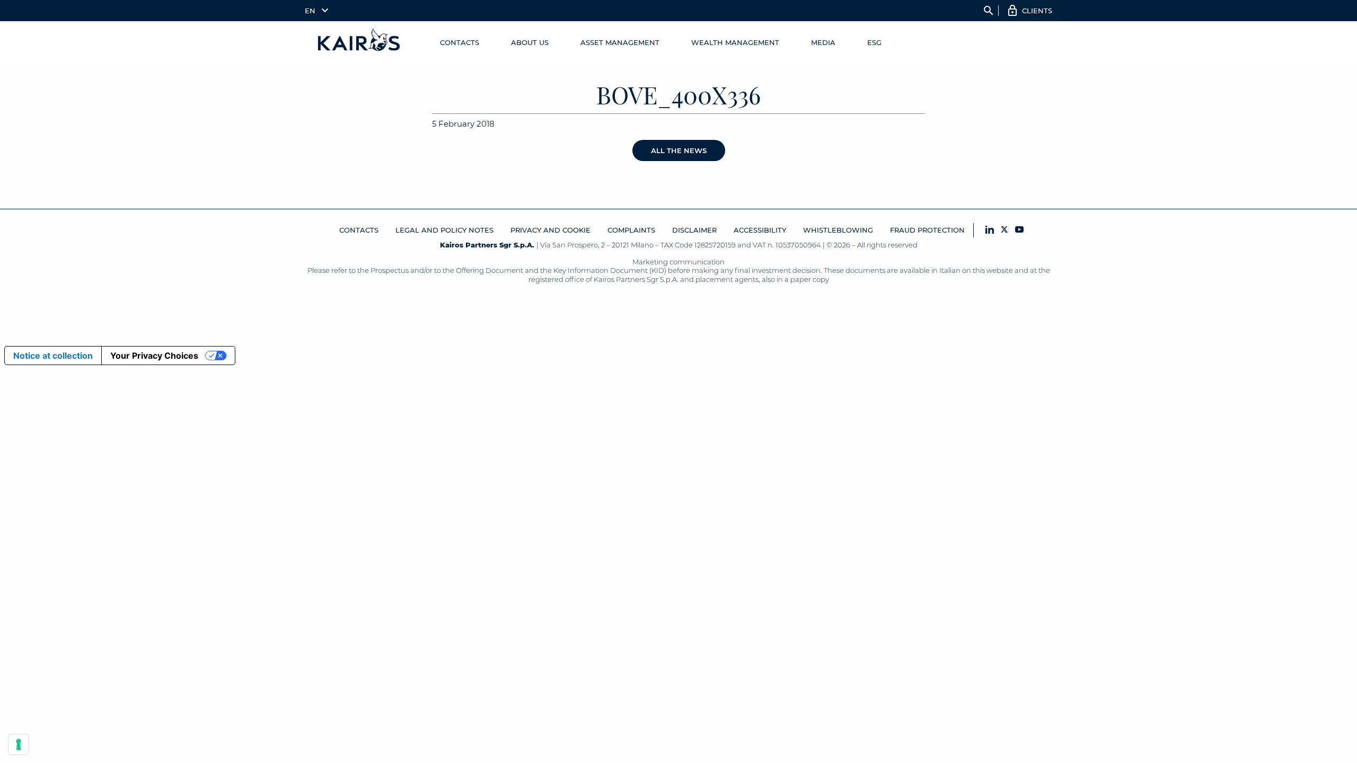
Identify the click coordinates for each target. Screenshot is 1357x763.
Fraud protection (927, 230)
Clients (1037, 10)
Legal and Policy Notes (444, 230)
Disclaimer (694, 230)
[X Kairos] (1004, 230)
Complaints (631, 230)
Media (823, 42)
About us (530, 42)
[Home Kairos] (359, 42)
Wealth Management (735, 42)
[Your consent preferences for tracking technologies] (18, 744)
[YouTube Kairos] (1019, 230)
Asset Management (619, 42)
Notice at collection (53, 355)
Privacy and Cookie (550, 230)
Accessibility (760, 230)
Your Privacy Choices (154, 355)
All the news (679, 150)
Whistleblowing (838, 230)
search (988, 10)
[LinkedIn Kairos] (989, 230)
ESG (874, 42)
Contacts (459, 42)
